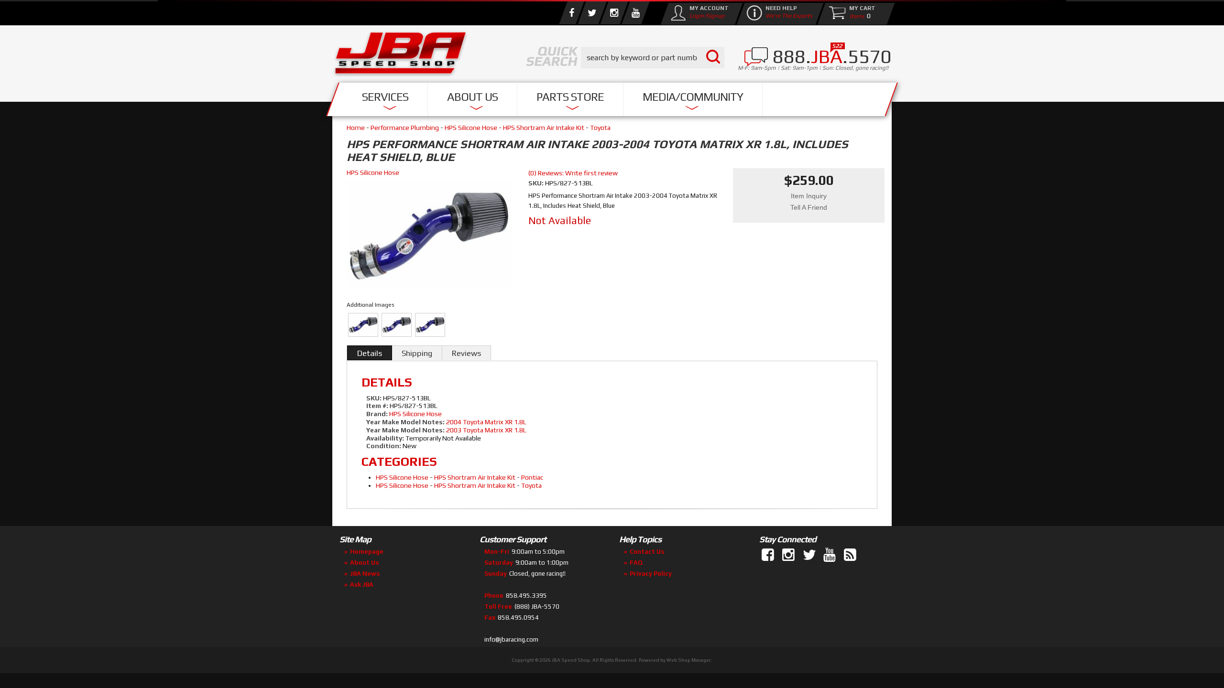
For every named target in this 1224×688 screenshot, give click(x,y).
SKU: (536, 183)
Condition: (383, 446)
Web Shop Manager (689, 660)
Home (356, 127)
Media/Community (693, 96)
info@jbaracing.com (511, 639)
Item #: (378, 405)
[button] (652, 57)
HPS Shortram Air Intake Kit (543, 127)
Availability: (385, 438)
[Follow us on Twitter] (592, 12)
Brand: (377, 414)
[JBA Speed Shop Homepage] (400, 55)
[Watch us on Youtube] (635, 12)
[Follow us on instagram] (614, 12)
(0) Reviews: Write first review (573, 173)
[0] (855, 15)
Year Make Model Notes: (405, 422)
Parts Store (570, 96)
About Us (472, 96)
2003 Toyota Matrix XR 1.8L (486, 430)
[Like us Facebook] (571, 12)
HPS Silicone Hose (471, 127)
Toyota (600, 127)
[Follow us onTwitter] (810, 555)
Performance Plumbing (405, 127)
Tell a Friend (808, 207)
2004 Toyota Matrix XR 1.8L (486, 422)
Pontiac (532, 477)
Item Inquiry (809, 196)
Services (385, 96)
